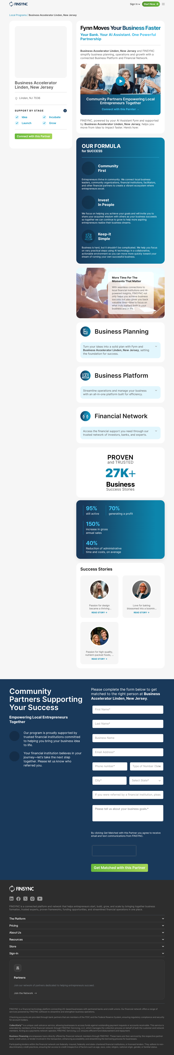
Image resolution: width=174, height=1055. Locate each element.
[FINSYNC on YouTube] (39, 899)
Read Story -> (99, 612)
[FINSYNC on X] (25, 899)
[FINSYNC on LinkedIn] (11, 899)
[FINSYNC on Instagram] (32, 899)
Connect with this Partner (33, 136)
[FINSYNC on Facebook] (18, 899)
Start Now (149, 4)
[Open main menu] (163, 4)
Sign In (134, 4)
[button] (87, 919)
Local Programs (18, 15)
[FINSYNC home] (18, 4)
